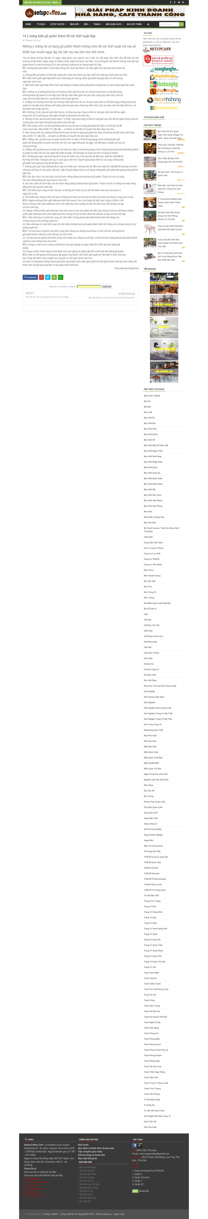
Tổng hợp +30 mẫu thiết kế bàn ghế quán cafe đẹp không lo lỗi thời (170, 148)
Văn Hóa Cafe (150, 1127)
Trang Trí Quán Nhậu (153, 950)
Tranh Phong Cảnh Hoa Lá (156, 1050)
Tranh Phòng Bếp (152, 1039)
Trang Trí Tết (150, 967)
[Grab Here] (148, 24)
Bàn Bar (147, 407)
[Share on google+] (41, 277)
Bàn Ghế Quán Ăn (152, 473)
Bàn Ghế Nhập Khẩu (153, 462)
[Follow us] (179, 2)
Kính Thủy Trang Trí (153, 724)
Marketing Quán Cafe (153, 730)
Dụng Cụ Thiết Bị (151, 559)
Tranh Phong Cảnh (152, 1044)
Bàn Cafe (148, 412)
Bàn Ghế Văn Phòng (153, 506)
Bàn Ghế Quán (150, 467)
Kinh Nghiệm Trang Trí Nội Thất (158, 713)
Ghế (146, 614)
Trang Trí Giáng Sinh (153, 912)
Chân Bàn (148, 537)
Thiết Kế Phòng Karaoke (155, 879)
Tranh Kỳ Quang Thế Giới (155, 1017)
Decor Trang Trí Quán (154, 548)
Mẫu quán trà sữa (152, 768)
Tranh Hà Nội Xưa (152, 1011)
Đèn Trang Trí (150, 592)
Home (28, 24)
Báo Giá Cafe (150, 522)
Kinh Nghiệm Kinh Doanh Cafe (157, 708)
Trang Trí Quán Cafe (153, 945)
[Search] (181, 24)
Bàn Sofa (148, 511)
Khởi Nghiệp (149, 691)
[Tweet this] (48, 277)
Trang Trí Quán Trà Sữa (154, 961)
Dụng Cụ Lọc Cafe (152, 553)
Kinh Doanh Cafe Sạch (154, 697)
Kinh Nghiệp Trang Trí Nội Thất (158, 719)
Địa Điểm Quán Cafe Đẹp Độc (157, 603)
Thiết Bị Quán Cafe (152, 862)
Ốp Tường (148, 796)
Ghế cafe (148, 631)
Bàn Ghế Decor (151, 434)
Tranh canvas (150, 978)
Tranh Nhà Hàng (151, 1028)
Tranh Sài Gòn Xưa (152, 1066)
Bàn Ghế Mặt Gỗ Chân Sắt (156, 445)
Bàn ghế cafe (150, 429)
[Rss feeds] (183, 2)
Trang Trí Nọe (150, 917)
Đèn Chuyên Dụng (152, 575)
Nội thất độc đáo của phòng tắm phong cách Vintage (47, 297)
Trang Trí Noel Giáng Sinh (155, 928)
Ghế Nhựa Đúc (150, 642)
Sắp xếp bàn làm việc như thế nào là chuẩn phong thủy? (112, 298)
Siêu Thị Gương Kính (153, 846)
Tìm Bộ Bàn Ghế (151, 895)
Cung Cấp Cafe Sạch (153, 542)
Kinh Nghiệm (149, 702)
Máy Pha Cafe (150, 735)
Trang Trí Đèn (150, 906)
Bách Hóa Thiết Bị (152, 396)
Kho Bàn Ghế (150, 675)
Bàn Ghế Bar (150, 423)
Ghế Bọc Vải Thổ (151, 625)
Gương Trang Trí (151, 669)
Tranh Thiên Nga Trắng (154, 1072)
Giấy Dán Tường (151, 653)
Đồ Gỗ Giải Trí (150, 609)
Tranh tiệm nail (151, 1077)
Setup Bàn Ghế (151, 818)
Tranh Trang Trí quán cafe (156, 1083)
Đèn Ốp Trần (150, 581)
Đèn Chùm (149, 570)
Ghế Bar (147, 620)
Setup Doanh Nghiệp (153, 835)
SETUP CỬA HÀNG (152, 829)
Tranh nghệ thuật (152, 1022)
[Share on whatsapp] (60, 277)
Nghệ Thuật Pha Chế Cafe (156, 774)
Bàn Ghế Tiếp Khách (153, 500)
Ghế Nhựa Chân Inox (153, 636)
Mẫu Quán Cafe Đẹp (153, 757)
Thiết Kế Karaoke (151, 873)
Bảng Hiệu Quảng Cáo (154, 517)
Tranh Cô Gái (150, 995)
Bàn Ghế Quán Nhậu (153, 484)
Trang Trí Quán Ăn (152, 939)
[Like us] (170, 2)
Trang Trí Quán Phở (153, 956)
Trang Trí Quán (151, 934)
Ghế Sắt (147, 647)
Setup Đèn (148, 840)
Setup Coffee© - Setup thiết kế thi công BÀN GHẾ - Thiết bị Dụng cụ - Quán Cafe (84, 1214)
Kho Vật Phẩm (150, 680)
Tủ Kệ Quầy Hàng (152, 1099)
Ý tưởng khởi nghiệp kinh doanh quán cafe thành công (170, 202)
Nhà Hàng (148, 785)
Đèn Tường (149, 597)
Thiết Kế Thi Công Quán (155, 890)
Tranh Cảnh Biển (151, 973)
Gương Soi (149, 664)
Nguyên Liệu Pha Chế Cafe (156, 779)
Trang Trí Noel (150, 923)
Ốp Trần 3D (149, 791)
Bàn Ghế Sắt (149, 489)
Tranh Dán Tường (152, 1006)
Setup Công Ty (150, 824)
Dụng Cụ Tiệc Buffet (153, 564)
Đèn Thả (148, 586)
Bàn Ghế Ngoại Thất (153, 451)
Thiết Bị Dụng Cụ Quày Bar (156, 857)
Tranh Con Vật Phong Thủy (156, 989)
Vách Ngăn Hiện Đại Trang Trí (157, 1116)
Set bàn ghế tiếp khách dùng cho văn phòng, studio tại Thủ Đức (169, 215)
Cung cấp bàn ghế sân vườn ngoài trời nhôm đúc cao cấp (170, 242)
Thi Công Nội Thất (152, 851)
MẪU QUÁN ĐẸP (151, 763)
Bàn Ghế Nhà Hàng (152, 456)
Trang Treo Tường (152, 901)
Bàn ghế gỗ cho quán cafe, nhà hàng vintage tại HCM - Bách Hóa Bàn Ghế (170, 134)
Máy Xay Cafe (150, 741)
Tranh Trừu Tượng (152, 1088)
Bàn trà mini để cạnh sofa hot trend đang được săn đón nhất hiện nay (170, 256)
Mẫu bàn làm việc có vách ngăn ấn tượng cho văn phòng (170, 188)
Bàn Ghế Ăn (149, 418)
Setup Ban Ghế (151, 813)
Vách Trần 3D (150, 1121)
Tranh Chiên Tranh (152, 984)
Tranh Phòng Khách (153, 1055)
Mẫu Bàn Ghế (150, 746)
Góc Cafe (148, 658)
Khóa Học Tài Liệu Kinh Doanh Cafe (160, 686)
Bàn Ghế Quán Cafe (153, 478)
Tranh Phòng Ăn (151, 1033)
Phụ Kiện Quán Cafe (153, 807)
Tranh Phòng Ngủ (152, 1061)
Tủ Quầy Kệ (149, 1105)
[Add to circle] (175, 2)
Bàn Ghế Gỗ (149, 440)
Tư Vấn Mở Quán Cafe (154, 1110)
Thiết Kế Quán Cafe (153, 884)
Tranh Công (149, 1000)
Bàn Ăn (147, 401)
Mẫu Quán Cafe (151, 752)
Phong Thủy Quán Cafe (154, 802)
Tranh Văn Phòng (152, 1094)
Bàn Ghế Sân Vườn (152, 495)
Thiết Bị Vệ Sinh (151, 868)
